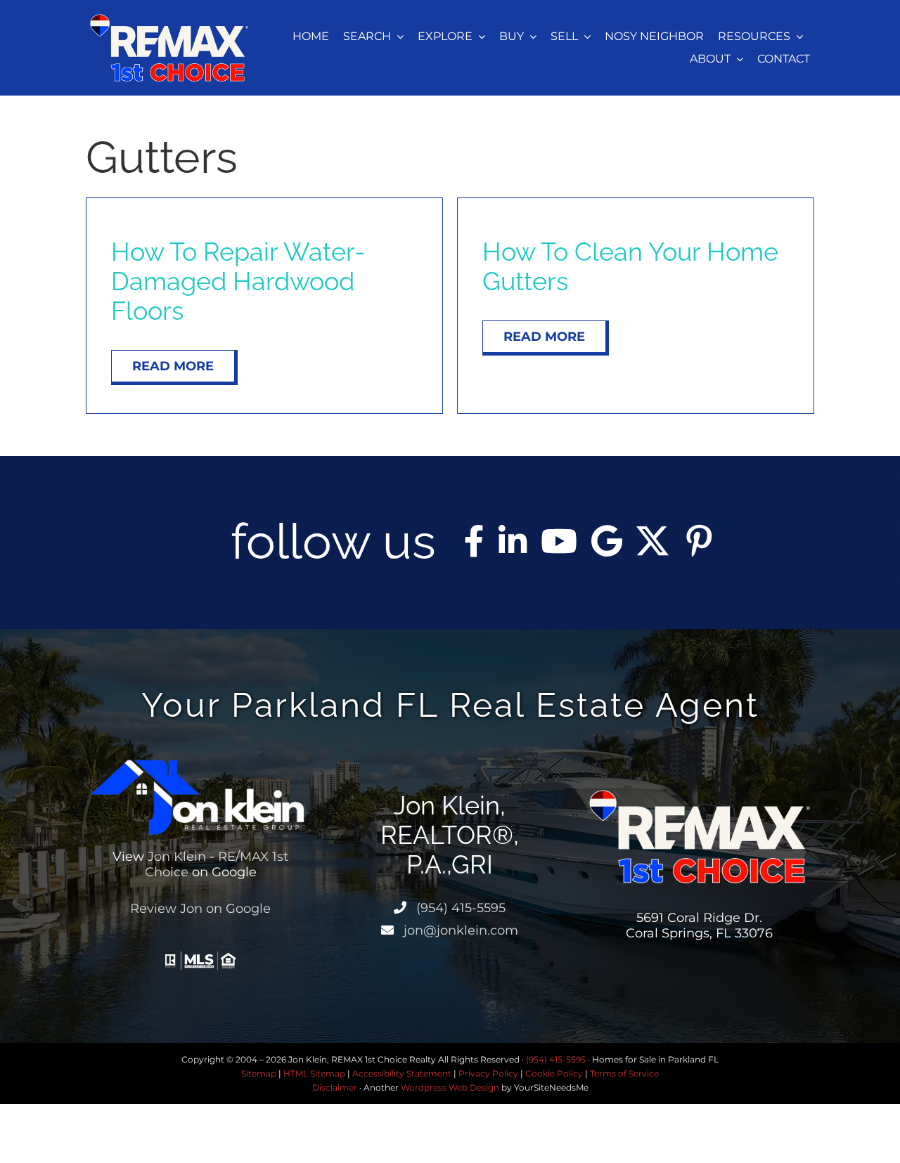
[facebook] (474, 541)
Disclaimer (334, 1087)
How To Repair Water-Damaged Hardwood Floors (238, 281)
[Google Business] (606, 541)
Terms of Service (624, 1073)
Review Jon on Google (200, 908)
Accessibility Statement (401, 1073)
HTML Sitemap (314, 1073)
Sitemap (258, 1073)
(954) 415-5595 (459, 908)
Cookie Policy (554, 1073)
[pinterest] (699, 541)
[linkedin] (513, 541)
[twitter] (652, 541)
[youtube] (559, 541)
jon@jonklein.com (459, 930)
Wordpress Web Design (450, 1087)
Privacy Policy (488, 1073)
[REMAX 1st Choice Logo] (169, 19)
